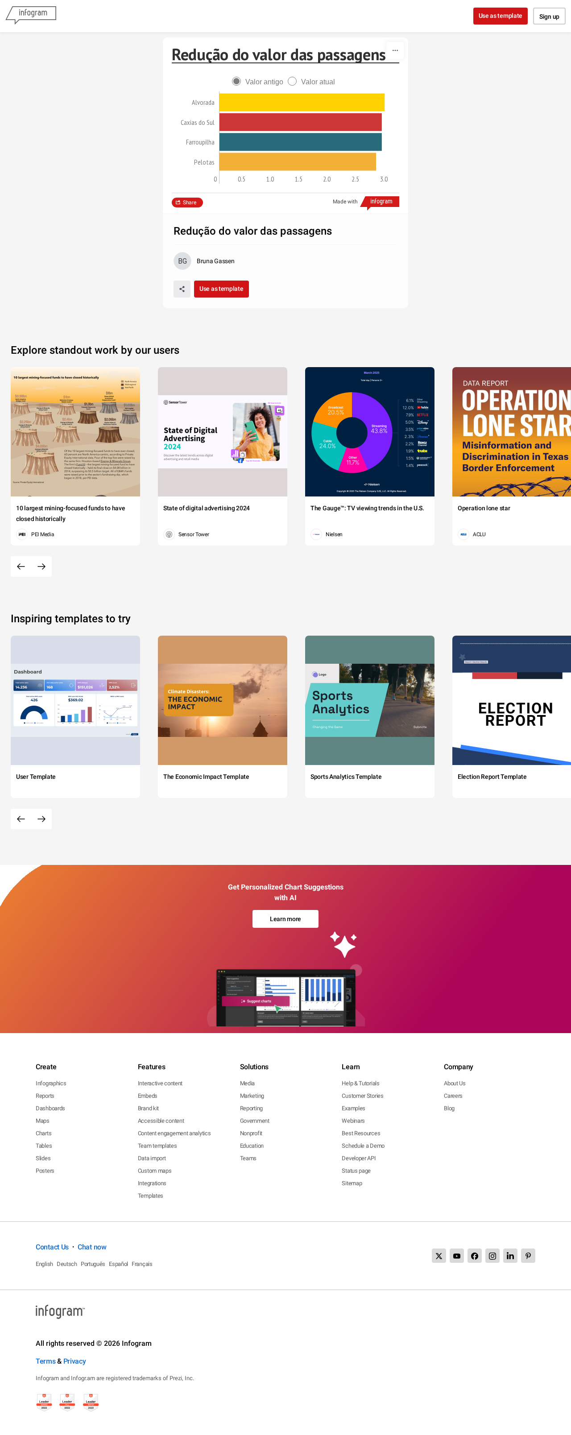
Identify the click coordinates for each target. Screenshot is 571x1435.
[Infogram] (30, 16)
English (44, 1264)
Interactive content (160, 1083)
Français (142, 1264)
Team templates (157, 1145)
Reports (45, 1095)
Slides (43, 1158)
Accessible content (161, 1120)
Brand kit (148, 1108)
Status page (356, 1170)
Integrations (152, 1183)
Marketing (252, 1095)
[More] (395, 50)
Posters (45, 1170)
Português (93, 1264)
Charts (43, 1133)
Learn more (285, 918)
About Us (455, 1083)
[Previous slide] (20, 566)
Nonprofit (251, 1133)
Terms (46, 1361)
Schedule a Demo (363, 1145)
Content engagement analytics (174, 1133)
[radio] (260, 82)
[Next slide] (41, 566)
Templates (150, 1195)
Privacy (74, 1361)
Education (252, 1145)
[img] (302, 103)
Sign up (549, 16)
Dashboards (50, 1108)
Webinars (353, 1120)
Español (118, 1264)
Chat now (92, 1247)
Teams (248, 1158)
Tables (44, 1145)
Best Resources (361, 1133)
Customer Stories (362, 1095)
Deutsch (67, 1264)
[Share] (182, 289)
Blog (449, 1108)
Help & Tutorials (360, 1083)
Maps (43, 1120)
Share (189, 202)
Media (247, 1083)
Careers (453, 1095)
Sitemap (352, 1183)
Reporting (251, 1108)
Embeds (147, 1095)
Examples (353, 1108)
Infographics (51, 1083)
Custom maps (155, 1170)
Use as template (501, 15)
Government (254, 1120)
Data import (152, 1158)
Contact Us (52, 1247)
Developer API (359, 1158)
